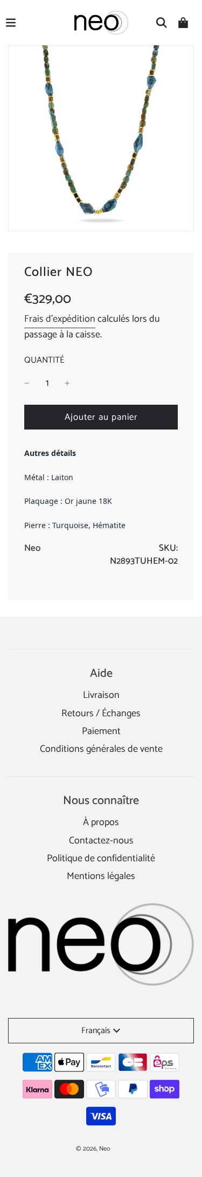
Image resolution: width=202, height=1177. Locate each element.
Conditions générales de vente (101, 749)
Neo (32, 548)
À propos (101, 822)
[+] (67, 383)
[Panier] (183, 22)
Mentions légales (101, 876)
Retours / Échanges (101, 713)
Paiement (101, 731)
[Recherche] (161, 22)
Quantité (44, 361)
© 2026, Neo (93, 1149)
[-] (27, 383)
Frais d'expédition (59, 319)
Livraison (101, 695)
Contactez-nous (101, 841)
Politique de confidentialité (101, 858)
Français (95, 1030)
